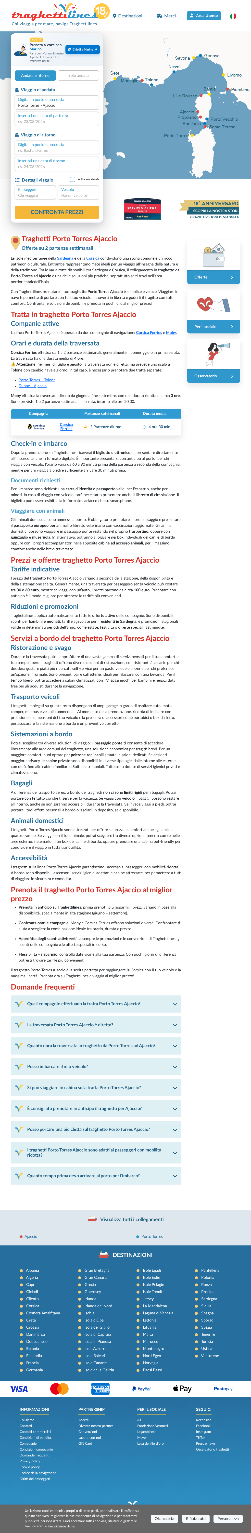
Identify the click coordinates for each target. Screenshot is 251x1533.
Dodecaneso (37, 1342)
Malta (148, 1334)
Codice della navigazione (38, 1473)
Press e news (205, 1443)
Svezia (206, 1327)
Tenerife (208, 1334)
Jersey (148, 1299)
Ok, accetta (164, 1519)
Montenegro (153, 1349)
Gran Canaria (96, 1278)
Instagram (203, 1432)
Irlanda (90, 1299)
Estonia (32, 1349)
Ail (139, 1420)
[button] (235, 16)
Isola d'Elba (94, 1320)
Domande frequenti (35, 1455)
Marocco (150, 1342)
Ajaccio (31, 1237)
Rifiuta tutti (196, 1519)
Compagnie (28, 1443)
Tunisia (207, 1342)
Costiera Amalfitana (43, 1313)
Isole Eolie (151, 1278)
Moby (171, 333)
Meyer (142, 1438)
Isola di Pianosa (98, 1342)
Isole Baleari (95, 1356)
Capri (31, 1285)
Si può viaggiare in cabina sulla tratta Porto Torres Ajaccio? (84, 1088)
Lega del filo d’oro (150, 1443)
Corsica (32, 1306)
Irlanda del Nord (98, 1306)
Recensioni (204, 1420)
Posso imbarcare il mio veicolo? (57, 1067)
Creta (31, 1320)
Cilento (32, 1299)
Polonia (207, 1278)
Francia (32, 1363)
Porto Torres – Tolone (37, 380)
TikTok (200, 1438)
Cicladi (32, 1292)
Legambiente (146, 1432)
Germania (34, 1370)
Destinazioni (130, 16)
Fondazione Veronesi (152, 1426)
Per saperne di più (61, 1526)
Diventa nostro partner (95, 1426)
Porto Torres (152, 1237)
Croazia (32, 1327)
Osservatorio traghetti (212, 1449)
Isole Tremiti (153, 1292)
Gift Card (85, 1443)
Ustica (206, 1349)
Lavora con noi (89, 1438)
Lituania (150, 1327)
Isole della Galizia (99, 1370)
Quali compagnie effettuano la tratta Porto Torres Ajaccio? (83, 1004)
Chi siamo (27, 1420)
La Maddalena (155, 1306)
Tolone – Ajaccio (33, 386)
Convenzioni (87, 1432)
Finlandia (34, 1356)
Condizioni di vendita (35, 1438)
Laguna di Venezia (158, 1313)
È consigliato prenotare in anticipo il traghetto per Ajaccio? (84, 1109)
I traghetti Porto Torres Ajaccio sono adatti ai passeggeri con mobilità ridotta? (94, 1152)
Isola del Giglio (97, 1327)
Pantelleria (210, 1270)
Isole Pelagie (153, 1285)
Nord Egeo (152, 1356)
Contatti (26, 1426)
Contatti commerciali (35, 1432)
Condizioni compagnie (36, 1449)
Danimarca (35, 1334)
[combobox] (57, 105)
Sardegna (209, 1299)
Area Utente (206, 16)
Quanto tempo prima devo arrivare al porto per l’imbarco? (83, 1176)
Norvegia (150, 1363)
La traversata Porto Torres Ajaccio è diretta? (70, 1025)
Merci (170, 16)
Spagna (207, 1313)
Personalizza (228, 1519)
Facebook (203, 1426)
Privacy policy (30, 1461)
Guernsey (93, 1292)
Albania (32, 1270)
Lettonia (150, 1320)
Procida (207, 1292)
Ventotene (210, 1356)
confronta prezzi (57, 212)
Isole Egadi (152, 1270)
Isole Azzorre (95, 1349)
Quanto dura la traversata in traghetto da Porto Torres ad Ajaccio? (91, 1046)
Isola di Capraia (98, 1334)
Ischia (89, 1313)
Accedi (83, 1420)
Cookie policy (30, 1467)
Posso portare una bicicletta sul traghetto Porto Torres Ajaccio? (88, 1129)
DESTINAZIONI (133, 1255)
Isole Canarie (96, 1363)
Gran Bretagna (97, 1270)
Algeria (32, 1278)
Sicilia (206, 1306)
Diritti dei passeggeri (35, 1479)
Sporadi (207, 1320)
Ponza (206, 1285)
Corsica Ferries (149, 333)
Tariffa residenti (87, 179)
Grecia (90, 1285)
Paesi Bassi (152, 1370)
